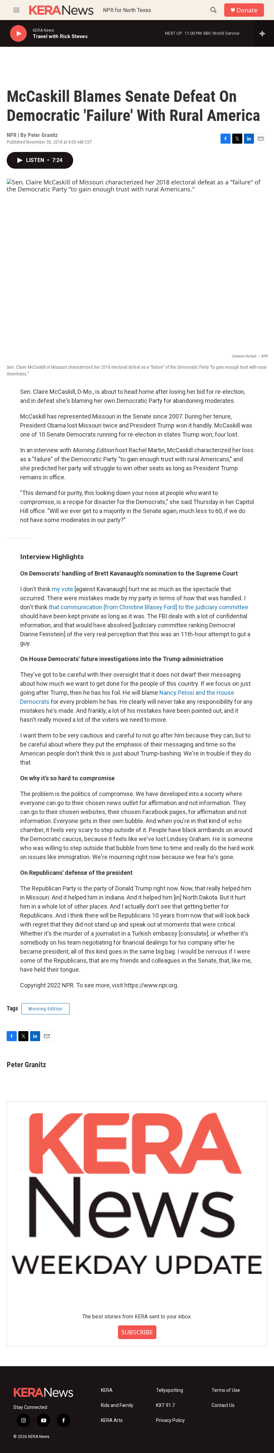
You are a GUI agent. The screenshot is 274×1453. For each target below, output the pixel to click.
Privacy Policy (170, 1420)
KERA (107, 1390)
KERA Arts (112, 1420)
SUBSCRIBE (137, 1332)
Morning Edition (45, 1008)
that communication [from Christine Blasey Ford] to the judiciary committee (148, 607)
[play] (18, 33)
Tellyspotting (169, 1390)
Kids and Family (117, 1405)
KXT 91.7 (165, 1405)
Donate (247, 10)
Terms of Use (226, 1390)
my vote (62, 589)
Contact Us (223, 1405)
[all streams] (264, 33)
